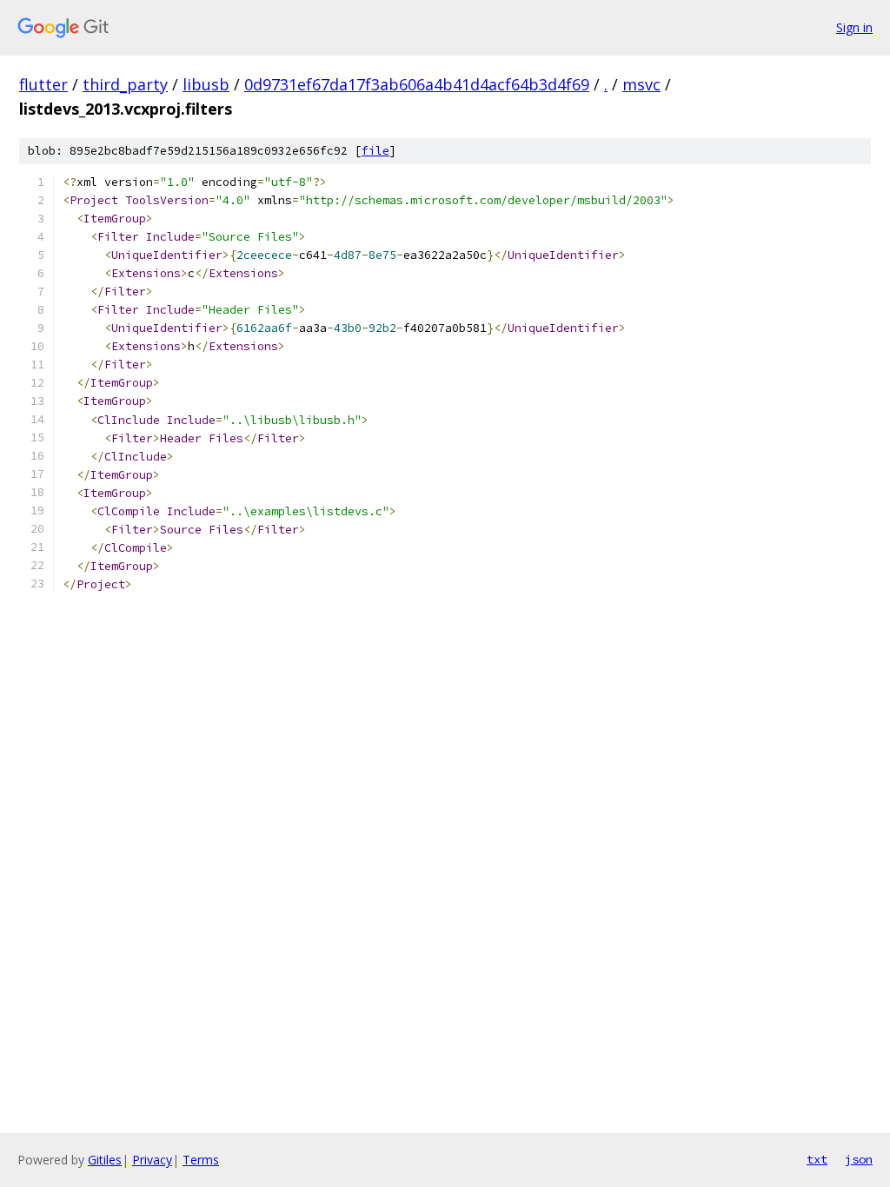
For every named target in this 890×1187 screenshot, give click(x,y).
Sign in (854, 27)
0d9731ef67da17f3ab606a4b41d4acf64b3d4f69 (416, 84)
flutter (43, 84)
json (859, 1159)
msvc (641, 84)
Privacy (152, 1159)
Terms (201, 1159)
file (375, 150)
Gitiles (105, 1159)
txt (817, 1159)
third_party (125, 84)
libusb (206, 84)
